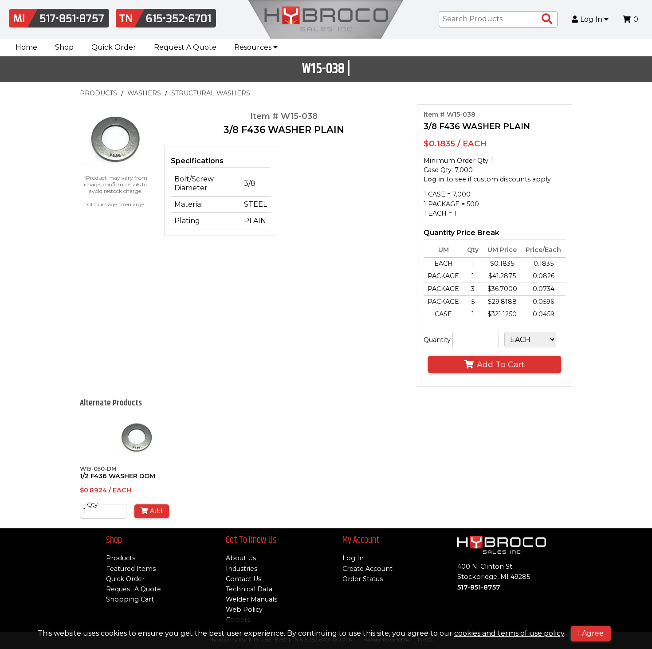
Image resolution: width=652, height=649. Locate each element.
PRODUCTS (98, 93)
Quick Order (113, 47)
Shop (64, 47)
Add (156, 511)
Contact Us (243, 579)
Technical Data (249, 589)
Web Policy (244, 610)
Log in (434, 179)
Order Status (362, 579)
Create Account (367, 569)
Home (26, 47)
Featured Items (131, 569)
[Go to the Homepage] (326, 19)
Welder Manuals (251, 599)
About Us (241, 558)
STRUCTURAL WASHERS (210, 93)
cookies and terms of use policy (509, 633)
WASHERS (144, 93)
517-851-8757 (478, 587)
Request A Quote (185, 47)
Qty (92, 504)
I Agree (591, 633)
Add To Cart (501, 364)
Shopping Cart (130, 599)
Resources (253, 47)
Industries (241, 569)
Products (120, 558)
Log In (592, 20)
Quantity (437, 340)
